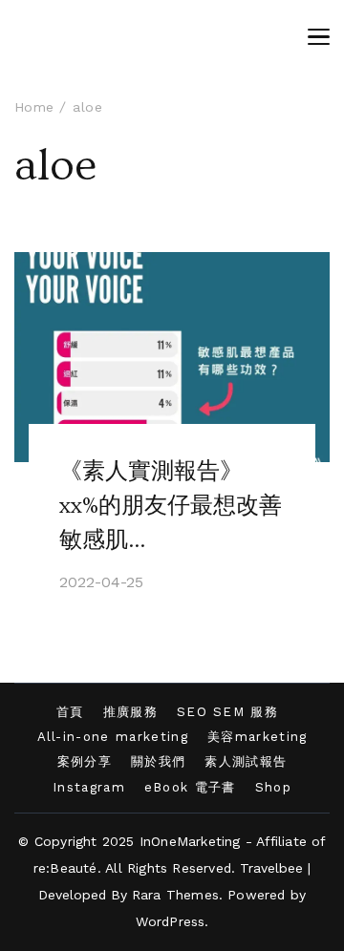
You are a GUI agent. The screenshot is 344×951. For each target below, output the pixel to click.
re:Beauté (65, 868)
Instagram (89, 787)
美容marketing (257, 736)
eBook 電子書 (190, 787)
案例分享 (84, 761)
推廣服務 (130, 712)
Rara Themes (175, 894)
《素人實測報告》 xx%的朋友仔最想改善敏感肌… (170, 505)
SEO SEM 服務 (227, 712)
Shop (273, 787)
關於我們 (158, 761)
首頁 (70, 712)
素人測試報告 (245, 761)
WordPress (170, 921)
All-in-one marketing (112, 736)
